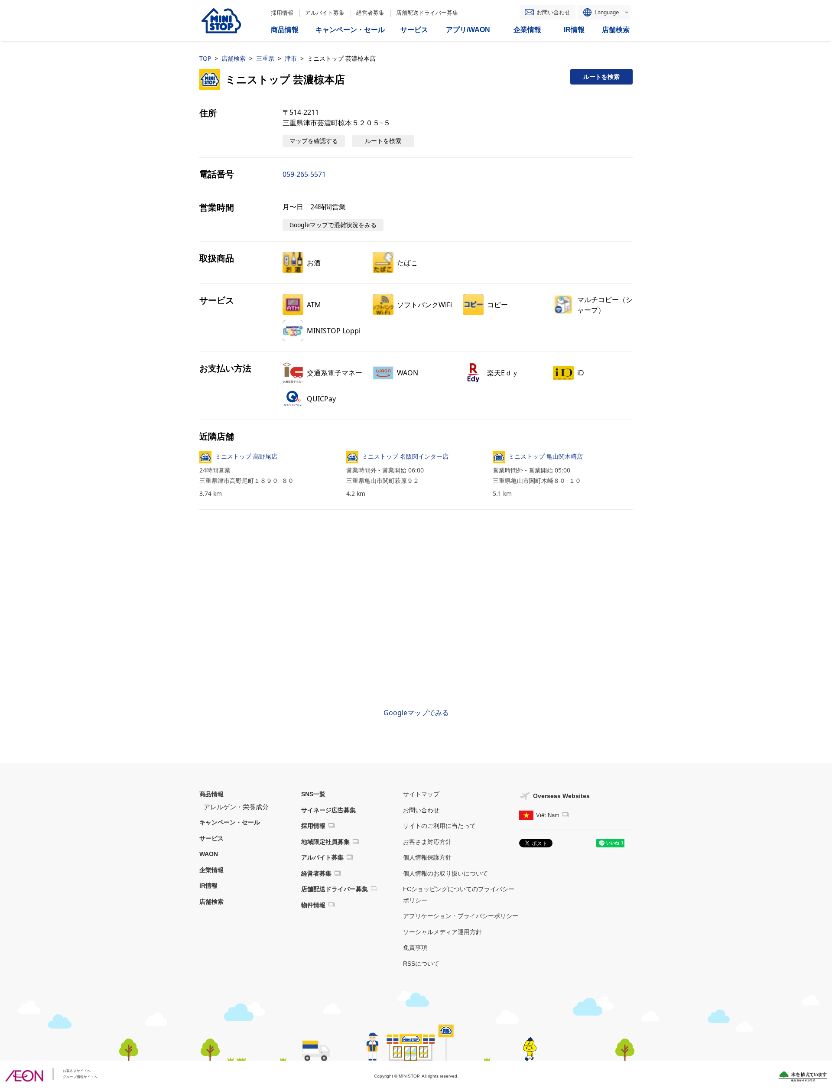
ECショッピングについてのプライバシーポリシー (458, 895)
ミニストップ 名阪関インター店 (405, 456)
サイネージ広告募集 (328, 810)
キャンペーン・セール (229, 822)
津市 (291, 58)
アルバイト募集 (324, 13)
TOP (205, 58)
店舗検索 (233, 58)
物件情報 (313, 905)
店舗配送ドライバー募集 (427, 13)
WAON (208, 853)
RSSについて (421, 963)
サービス (211, 838)
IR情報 (208, 885)
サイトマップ (421, 794)
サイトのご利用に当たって (439, 825)
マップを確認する (313, 141)
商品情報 (211, 794)
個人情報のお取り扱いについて (445, 873)
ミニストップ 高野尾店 (246, 456)
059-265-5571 (304, 174)
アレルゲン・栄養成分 (236, 807)
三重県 (265, 58)
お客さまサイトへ (77, 1071)
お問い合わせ (553, 12)
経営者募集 (370, 13)
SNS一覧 (313, 794)
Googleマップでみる (416, 712)
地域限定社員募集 (325, 841)
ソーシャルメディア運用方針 (442, 931)
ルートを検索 (601, 76)
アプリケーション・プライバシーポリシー (460, 915)
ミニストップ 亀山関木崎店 (545, 456)
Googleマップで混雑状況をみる (333, 225)
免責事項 (415, 947)
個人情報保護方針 (427, 857)
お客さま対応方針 (427, 841)
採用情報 (282, 13)
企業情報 (211, 869)
